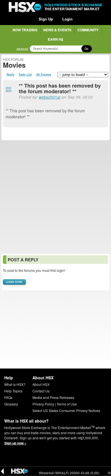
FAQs (8, 397)
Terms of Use (67, 404)
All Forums (43, 74)
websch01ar (50, 97)
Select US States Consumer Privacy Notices (66, 410)
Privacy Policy (43, 404)
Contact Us (41, 390)
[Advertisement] (55, 197)
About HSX (41, 384)
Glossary (11, 404)
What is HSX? (15, 384)
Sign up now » (15, 443)
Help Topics (13, 390)
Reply (11, 74)
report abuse (8, 89)
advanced (22, 48)
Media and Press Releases (53, 397)
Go (87, 49)
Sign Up (46, 19)
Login (67, 19)
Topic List (25, 74)
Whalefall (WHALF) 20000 (66, 472)
